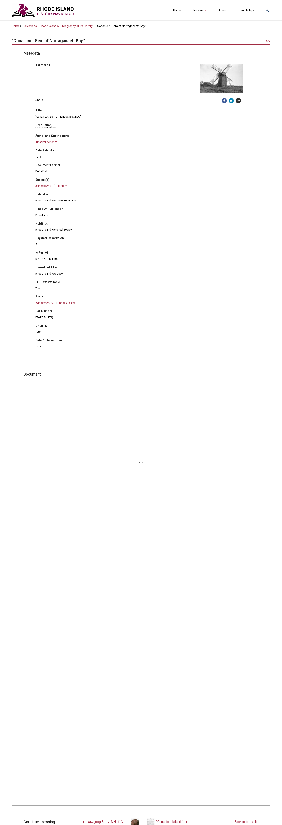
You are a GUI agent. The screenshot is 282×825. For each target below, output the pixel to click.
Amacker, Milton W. (46, 142)
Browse (198, 10)
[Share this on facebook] (224, 100)
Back (267, 41)
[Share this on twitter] (231, 100)
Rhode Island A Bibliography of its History (66, 26)
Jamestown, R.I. (44, 302)
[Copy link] (238, 100)
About (223, 10)
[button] (267, 10)
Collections (30, 26)
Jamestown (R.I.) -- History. (51, 185)
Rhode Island (67, 302)
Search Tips (246, 10)
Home (177, 10)
